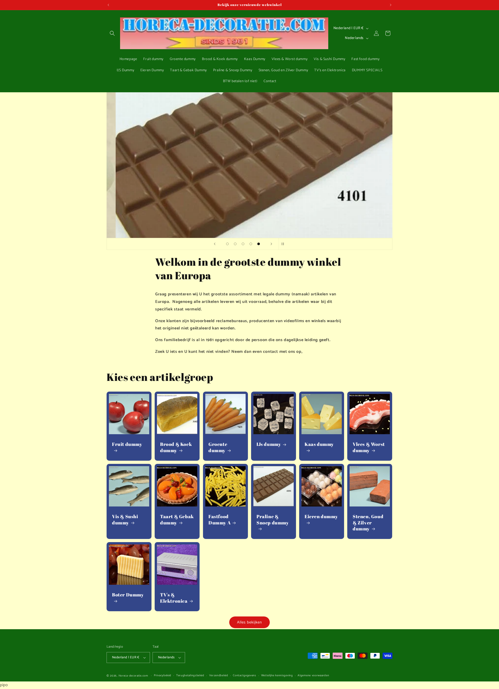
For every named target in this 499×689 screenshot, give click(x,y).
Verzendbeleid (218, 675)
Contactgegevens (244, 675)
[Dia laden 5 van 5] (258, 244)
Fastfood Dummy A (219, 519)
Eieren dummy (321, 516)
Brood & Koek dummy (176, 447)
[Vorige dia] (214, 244)
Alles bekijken (249, 622)
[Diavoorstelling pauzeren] (284, 244)
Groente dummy (217, 447)
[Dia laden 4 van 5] (251, 244)
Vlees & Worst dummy (369, 447)
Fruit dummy (127, 444)
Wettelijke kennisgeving (277, 675)
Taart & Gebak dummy (177, 519)
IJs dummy (269, 444)
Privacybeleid (162, 675)
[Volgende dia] (271, 244)
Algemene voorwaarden (313, 675)
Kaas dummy (319, 444)
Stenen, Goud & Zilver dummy (368, 523)
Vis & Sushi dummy (125, 519)
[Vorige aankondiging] (108, 5)
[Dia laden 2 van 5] (235, 244)
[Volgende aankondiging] (390, 5)
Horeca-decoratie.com (133, 675)
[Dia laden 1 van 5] (227, 244)
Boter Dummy (128, 595)
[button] (112, 33)
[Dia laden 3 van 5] (243, 244)
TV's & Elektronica (174, 598)
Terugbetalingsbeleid (190, 675)
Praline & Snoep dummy (273, 519)
